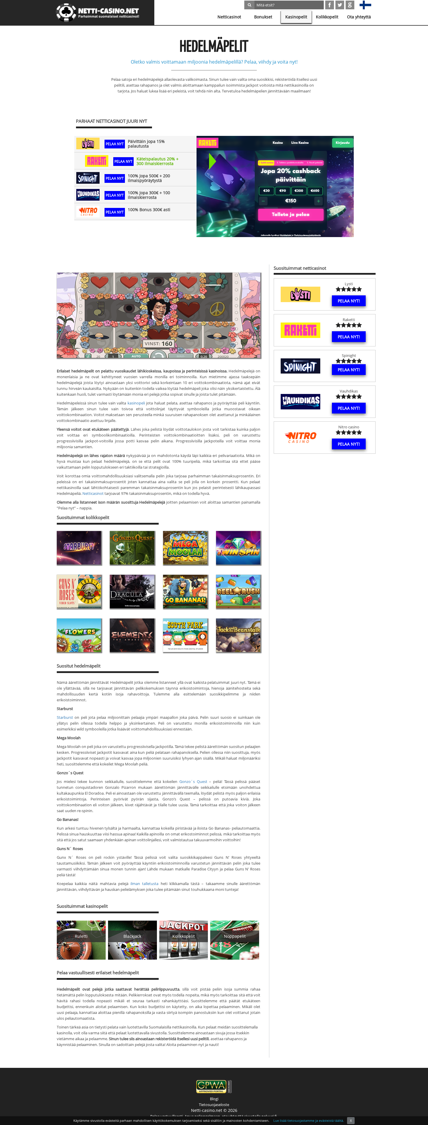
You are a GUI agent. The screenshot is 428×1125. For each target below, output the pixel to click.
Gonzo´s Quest (193, 781)
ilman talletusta (144, 883)
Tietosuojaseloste (214, 1104)
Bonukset (263, 17)
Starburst (65, 717)
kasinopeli (136, 403)
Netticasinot (229, 17)
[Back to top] (412, 1109)
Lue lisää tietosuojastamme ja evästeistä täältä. (308, 1120)
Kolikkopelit (327, 17)
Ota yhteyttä (359, 17)
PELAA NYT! (349, 301)
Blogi (214, 1098)
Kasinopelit (296, 17)
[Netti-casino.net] (97, 12)
